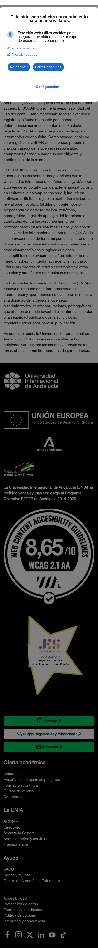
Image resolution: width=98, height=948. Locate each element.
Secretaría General (20, 833)
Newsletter (50, 747)
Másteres (12, 774)
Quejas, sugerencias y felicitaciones (50, 734)
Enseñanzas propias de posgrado (32, 779)
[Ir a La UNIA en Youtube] (52, 934)
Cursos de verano (19, 791)
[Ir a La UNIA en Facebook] (7, 934)
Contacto (50, 721)
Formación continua (21, 785)
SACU (9, 869)
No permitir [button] (19, 67)
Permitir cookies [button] (48, 67)
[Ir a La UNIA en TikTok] (63, 934)
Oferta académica (25, 762)
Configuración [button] (49, 87)
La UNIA (13, 810)
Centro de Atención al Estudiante (32, 880)
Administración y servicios (26, 838)
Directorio (12, 827)
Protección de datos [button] (24, 54)
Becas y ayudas (17, 875)
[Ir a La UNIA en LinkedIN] (41, 934)
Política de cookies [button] (23, 48)
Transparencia (16, 844)
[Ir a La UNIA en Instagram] (18, 934)
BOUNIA (11, 821)
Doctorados (13, 796)
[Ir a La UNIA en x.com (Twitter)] (30, 934)
